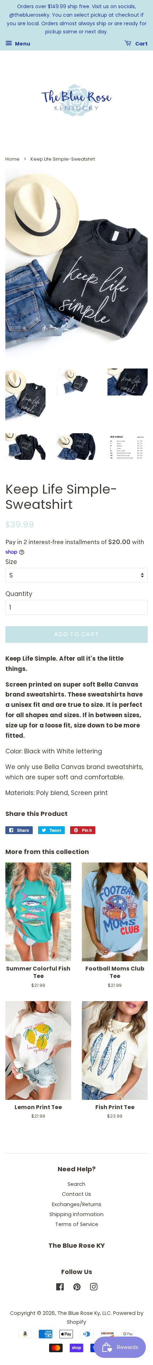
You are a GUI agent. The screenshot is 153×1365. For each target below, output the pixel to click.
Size (11, 562)
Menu (22, 43)
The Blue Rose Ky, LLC (84, 1313)
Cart (141, 43)
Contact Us (76, 1194)
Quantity (18, 594)
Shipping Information (76, 1214)
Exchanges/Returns (76, 1204)
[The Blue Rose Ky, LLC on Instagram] (93, 1288)
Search (76, 1184)
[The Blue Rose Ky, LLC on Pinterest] (77, 1288)
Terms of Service (76, 1224)
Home (12, 159)
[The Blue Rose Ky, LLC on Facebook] (60, 1288)
